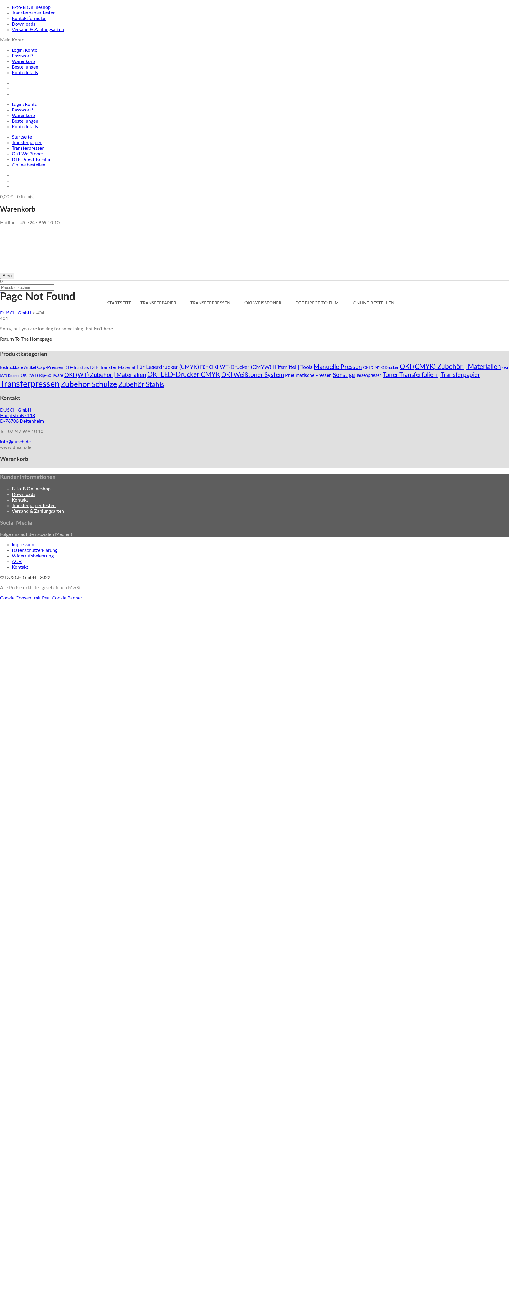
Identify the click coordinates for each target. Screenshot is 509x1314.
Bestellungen (25, 67)
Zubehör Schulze (89, 384)
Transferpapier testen (34, 13)
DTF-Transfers (77, 367)
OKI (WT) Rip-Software (42, 376)
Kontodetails (25, 72)
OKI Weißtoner (27, 153)
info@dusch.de (15, 441)
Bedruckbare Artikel (18, 368)
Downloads (23, 24)
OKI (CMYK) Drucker (381, 367)
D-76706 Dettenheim (22, 421)
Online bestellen (28, 165)
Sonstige (344, 375)
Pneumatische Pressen (308, 375)
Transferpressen (28, 148)
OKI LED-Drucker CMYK (183, 375)
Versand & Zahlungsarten (38, 29)
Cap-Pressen (50, 367)
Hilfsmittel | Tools (292, 367)
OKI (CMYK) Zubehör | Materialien (450, 367)
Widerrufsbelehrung (33, 556)
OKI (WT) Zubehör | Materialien (105, 375)
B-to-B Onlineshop (31, 7)
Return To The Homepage (26, 339)
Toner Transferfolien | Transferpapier (431, 375)
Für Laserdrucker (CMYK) (167, 367)
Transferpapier (27, 142)
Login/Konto (24, 50)
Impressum (23, 544)
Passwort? (22, 56)
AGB (17, 561)
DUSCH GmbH (15, 313)
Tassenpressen (369, 376)
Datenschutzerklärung (34, 550)
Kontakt (20, 500)
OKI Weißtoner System (252, 375)
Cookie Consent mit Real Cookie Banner (41, 598)
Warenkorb (23, 61)
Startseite (22, 137)
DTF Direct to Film (31, 159)
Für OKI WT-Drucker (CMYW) (235, 367)
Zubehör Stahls (141, 384)
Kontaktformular (29, 18)
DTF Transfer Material (112, 367)
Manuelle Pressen (338, 367)
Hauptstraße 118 (17, 415)
